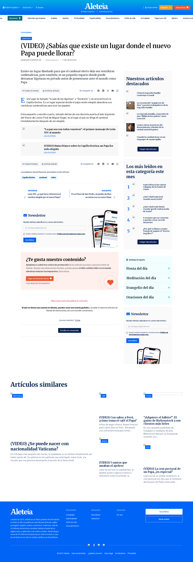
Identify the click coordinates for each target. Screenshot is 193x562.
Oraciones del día (140, 297)
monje (148, 396)
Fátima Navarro (51, 60)
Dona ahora (180, 7)
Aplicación (95, 518)
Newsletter (95, 515)
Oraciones (13, 18)
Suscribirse (164, 511)
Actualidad (145, 18)
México (175, 18)
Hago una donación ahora (38, 278)
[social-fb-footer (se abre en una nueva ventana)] (94, 545)
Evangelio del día (140, 288)
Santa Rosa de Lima (105, 12)
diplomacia (17, 396)
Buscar (40, 7)
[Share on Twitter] (108, 91)
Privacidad (132, 553)
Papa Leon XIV (160, 18)
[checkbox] (24, 234)
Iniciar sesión (152, 7)
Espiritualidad (95, 18)
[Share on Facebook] (98, 91)
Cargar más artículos (148, 149)
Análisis (54, 18)
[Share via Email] (113, 91)
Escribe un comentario (69, 330)
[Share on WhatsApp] (117, 91)
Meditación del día (141, 278)
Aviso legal (108, 553)
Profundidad (79, 18)
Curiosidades (26, 32)
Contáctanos (120, 553)
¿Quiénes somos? (95, 553)
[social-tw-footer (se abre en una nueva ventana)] (99, 545)
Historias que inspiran (36, 18)
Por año (120, 515)
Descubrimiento (112, 18)
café (103, 396)
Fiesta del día (136, 268)
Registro (164, 7)
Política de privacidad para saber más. (71, 234)
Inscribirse (29, 240)
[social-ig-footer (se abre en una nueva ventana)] (104, 545)
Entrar (77, 320)
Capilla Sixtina (28, 177)
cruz (147, 447)
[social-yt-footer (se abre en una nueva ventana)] (89, 545)
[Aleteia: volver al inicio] (96, 6)
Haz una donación (79, 553)
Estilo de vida (130, 18)
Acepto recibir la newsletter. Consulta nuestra (55, 234)
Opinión (65, 18)
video (53, 177)
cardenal (43, 177)
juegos (104, 441)
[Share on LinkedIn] (103, 91)
